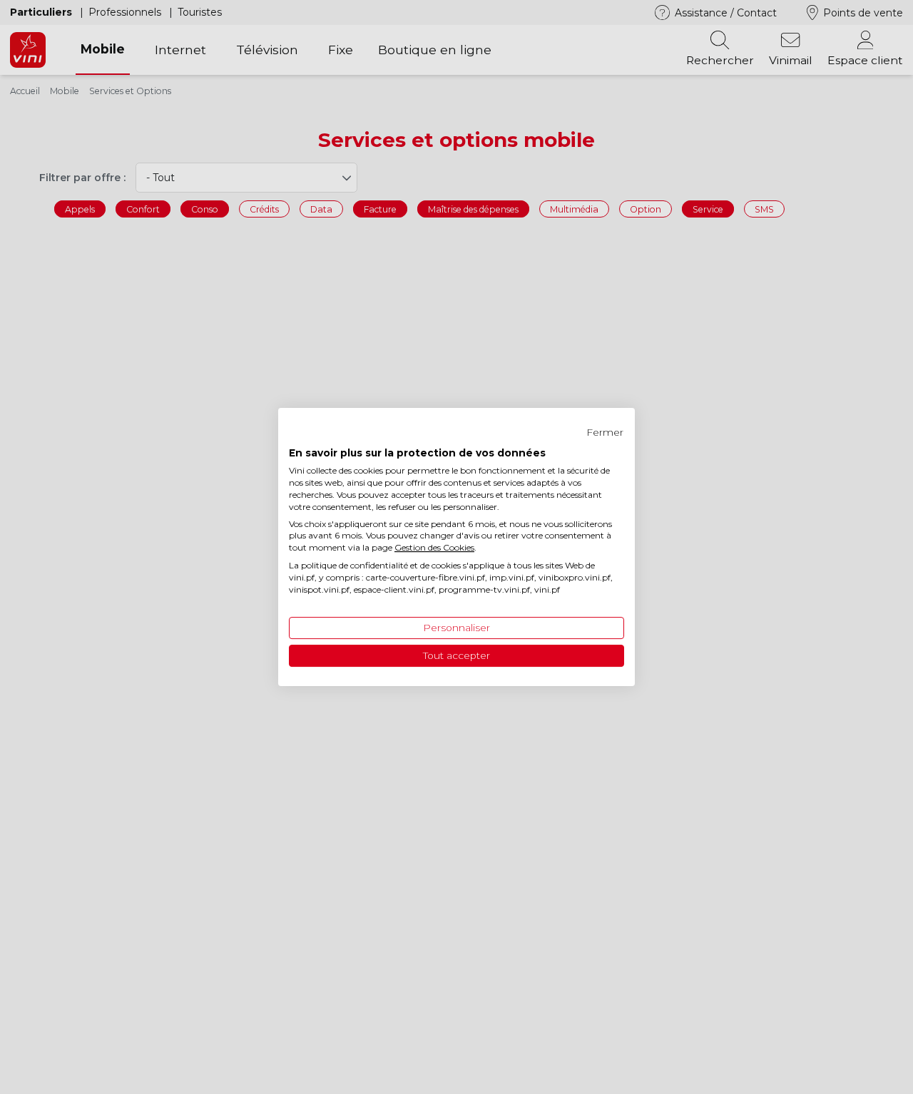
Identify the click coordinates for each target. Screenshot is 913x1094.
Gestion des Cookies (434, 547)
